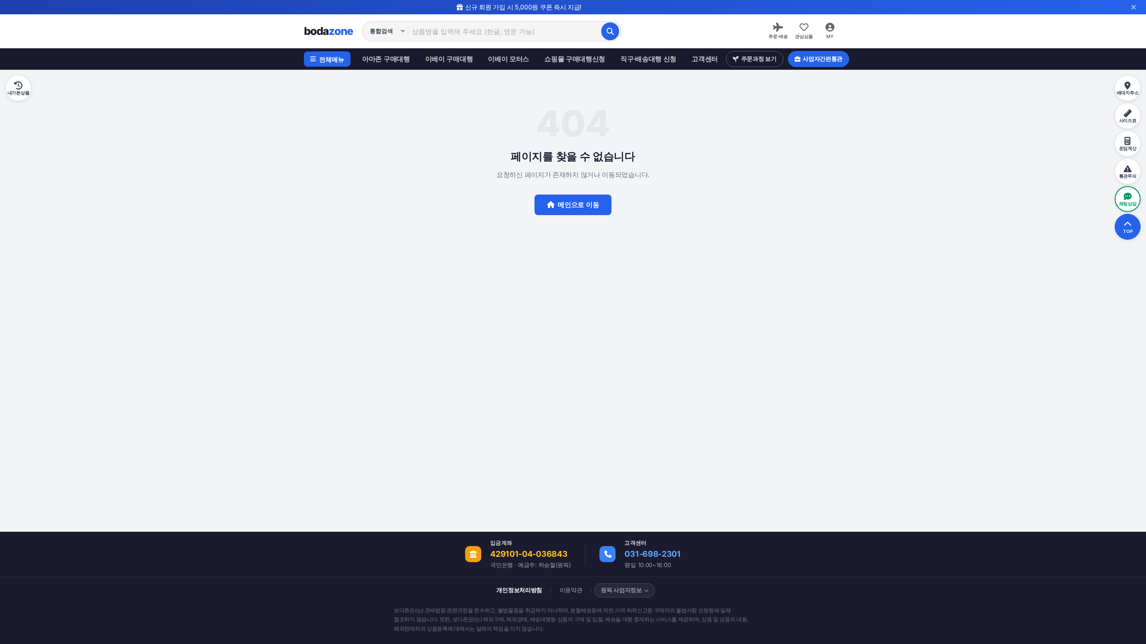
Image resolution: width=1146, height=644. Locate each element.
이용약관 (571, 589)
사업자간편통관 (822, 58)
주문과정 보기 (759, 58)
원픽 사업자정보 (621, 589)
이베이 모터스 (508, 59)
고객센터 (705, 59)
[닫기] (1133, 7)
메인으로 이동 (578, 204)
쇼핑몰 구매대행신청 (574, 59)
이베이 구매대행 (449, 59)
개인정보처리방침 (519, 589)
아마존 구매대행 (386, 59)
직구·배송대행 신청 (648, 59)
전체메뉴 (331, 59)
